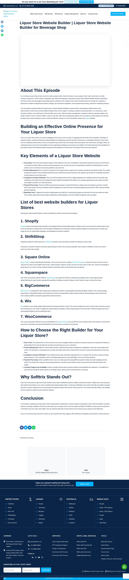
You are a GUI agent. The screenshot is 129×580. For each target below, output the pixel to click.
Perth (70, 515)
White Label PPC (81, 541)
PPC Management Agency (60, 545)
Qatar (101, 519)
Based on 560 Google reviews (94, 571)
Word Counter (105, 555)
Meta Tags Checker (106, 541)
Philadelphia (12, 515)
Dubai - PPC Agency (106, 507)
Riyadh (102, 504)
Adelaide (72, 519)
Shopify (23, 226)
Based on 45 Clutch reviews (116, 571)
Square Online (25, 262)
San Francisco (12, 523)
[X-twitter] (35, 557)
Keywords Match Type (107, 548)
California (11, 504)
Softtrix (87, 118)
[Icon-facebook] (29, 557)
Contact (81, 578)
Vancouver (42, 507)
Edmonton (42, 519)
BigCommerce (25, 291)
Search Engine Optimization (60, 541)
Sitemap (76, 578)
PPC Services (59, 14)
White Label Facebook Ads (84, 545)
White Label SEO (82, 548)
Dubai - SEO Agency (106, 511)
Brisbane (72, 511)
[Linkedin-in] (32, 557)
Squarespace (51, 278)
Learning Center (93, 14)
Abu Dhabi (103, 523)
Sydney (71, 507)
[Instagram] (42, 557)
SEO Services (49, 14)
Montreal (41, 511)
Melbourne (72, 504)
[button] (2, 22)
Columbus (11, 519)
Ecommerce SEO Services (60, 552)
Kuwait (102, 515)
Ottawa (41, 523)
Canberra (72, 523)
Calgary (41, 515)
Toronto (41, 504)
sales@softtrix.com (12, 6)
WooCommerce (63, 322)
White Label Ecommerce (84, 552)
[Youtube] (39, 557)
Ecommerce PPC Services (60, 555)
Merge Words (105, 545)
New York (11, 511)
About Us (83, 14)
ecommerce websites (78, 262)
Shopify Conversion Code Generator (111, 559)
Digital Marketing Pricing (84, 555)
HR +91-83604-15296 (28, 6)
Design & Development (71, 14)
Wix (22, 306)
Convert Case (105, 552)
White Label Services (36, 14)
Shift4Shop (48, 242)
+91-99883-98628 (120, 6)
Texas (10, 507)
